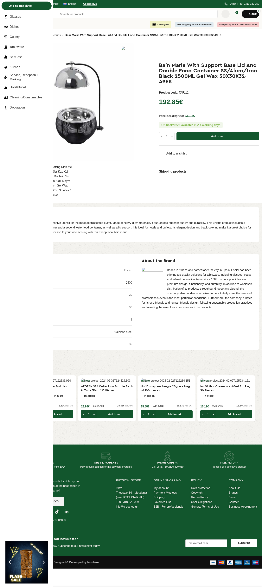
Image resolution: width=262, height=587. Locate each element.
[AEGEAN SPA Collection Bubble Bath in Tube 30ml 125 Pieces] (107, 380)
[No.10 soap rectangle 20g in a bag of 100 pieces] (167, 380)
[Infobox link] (242, 4)
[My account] (226, 14)
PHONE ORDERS (167, 462)
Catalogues (163, 24)
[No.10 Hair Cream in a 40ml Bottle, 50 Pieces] (226, 380)
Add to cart (217, 136)
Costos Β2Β (90, 3)
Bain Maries (53, 35)
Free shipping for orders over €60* (194, 24)
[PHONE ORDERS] (167, 456)
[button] (9, 562)
